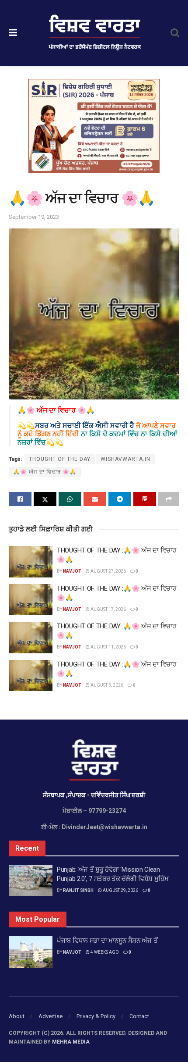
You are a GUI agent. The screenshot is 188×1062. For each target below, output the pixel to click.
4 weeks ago (104, 952)
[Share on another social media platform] (168, 499)
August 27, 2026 (108, 571)
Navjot (72, 571)
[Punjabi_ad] (94, 125)
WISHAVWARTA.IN (125, 459)
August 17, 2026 (108, 609)
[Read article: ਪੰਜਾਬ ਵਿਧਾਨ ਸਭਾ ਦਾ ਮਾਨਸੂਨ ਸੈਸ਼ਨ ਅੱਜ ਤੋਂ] (30, 952)
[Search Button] (175, 33)
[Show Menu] (13, 33)
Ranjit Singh (78, 890)
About (16, 1016)
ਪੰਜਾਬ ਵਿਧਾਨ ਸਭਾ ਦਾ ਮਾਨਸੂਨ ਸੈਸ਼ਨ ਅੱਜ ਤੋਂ (107, 940)
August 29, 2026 (120, 890)
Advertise (50, 1016)
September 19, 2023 (34, 217)
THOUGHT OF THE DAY (60, 459)
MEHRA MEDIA (71, 1042)
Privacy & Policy (96, 1016)
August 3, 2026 (106, 685)
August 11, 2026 (108, 647)
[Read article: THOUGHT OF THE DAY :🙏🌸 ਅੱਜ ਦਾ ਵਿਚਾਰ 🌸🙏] (30, 561)
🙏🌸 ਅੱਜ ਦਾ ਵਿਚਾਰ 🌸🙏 (45, 472)
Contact (139, 1016)
